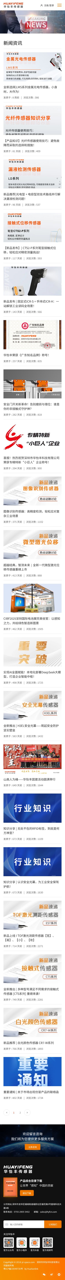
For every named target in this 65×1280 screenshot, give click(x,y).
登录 (51, 5)
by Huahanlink (30, 1268)
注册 (46, 5)
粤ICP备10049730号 (13, 1268)
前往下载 (27, 1193)
